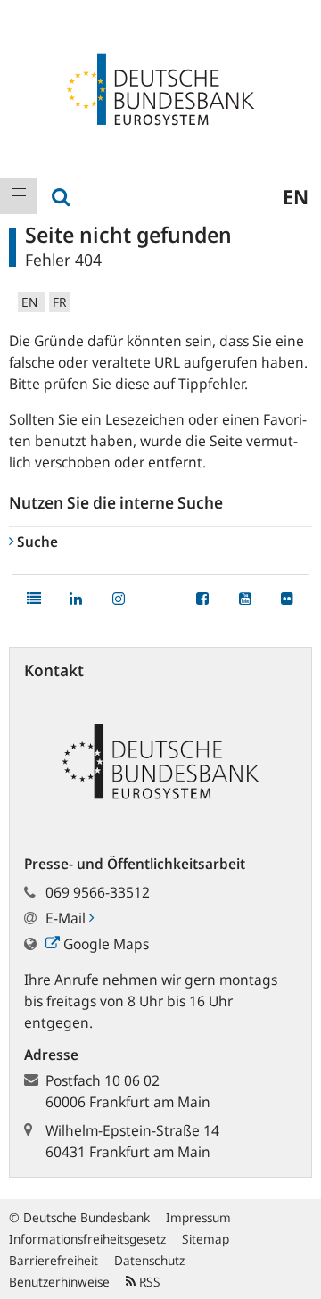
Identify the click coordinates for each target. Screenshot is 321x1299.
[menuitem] (18, 196)
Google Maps (104, 944)
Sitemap (205, 1238)
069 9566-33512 (97, 892)
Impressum (198, 1217)
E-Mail (67, 918)
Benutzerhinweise (59, 1281)
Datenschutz (149, 1260)
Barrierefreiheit (53, 1260)
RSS (148, 1281)
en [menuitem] (296, 196)
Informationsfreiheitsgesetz (87, 1238)
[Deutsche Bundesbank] (160, 87)
